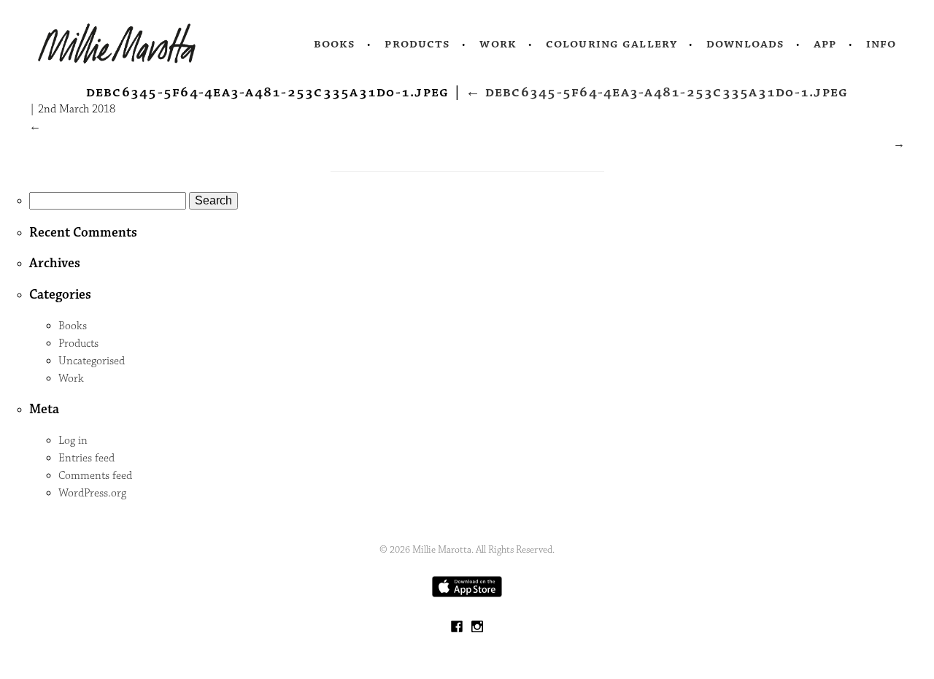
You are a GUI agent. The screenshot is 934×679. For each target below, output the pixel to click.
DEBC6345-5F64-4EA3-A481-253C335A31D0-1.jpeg (657, 92)
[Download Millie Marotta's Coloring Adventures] (467, 594)
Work (498, 44)
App (825, 44)
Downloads (745, 44)
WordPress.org (92, 493)
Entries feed (86, 458)
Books (335, 44)
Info (881, 44)
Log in (73, 441)
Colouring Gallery (611, 44)
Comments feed (95, 476)
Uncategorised (91, 361)
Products (417, 44)
